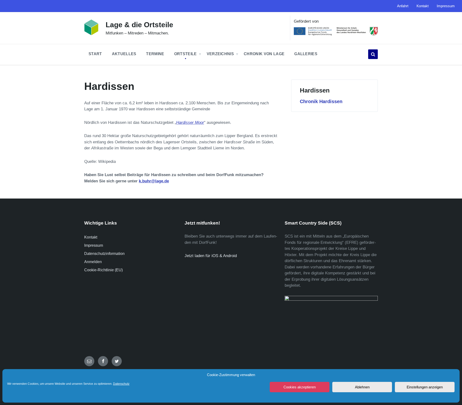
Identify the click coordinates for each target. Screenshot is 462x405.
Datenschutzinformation (104, 254)
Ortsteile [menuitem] (185, 54)
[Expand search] (373, 54)
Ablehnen (362, 387)
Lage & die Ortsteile (139, 25)
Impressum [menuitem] (446, 6)
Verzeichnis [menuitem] (220, 54)
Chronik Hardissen (321, 101)
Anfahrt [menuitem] (402, 6)
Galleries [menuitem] (305, 54)
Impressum (93, 245)
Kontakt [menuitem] (423, 6)
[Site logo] (91, 34)
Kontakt (90, 237)
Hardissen (315, 90)
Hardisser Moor (190, 122)
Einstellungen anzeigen (425, 387)
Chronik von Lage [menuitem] (264, 54)
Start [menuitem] (95, 54)
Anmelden (93, 262)
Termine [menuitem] (155, 54)
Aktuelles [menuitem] (124, 54)
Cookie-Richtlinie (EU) (103, 270)
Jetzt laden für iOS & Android (211, 255)
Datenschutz (121, 383)
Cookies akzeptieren (299, 387)
